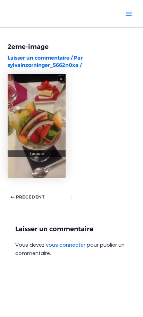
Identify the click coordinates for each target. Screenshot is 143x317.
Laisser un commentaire (38, 58)
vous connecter (65, 244)
